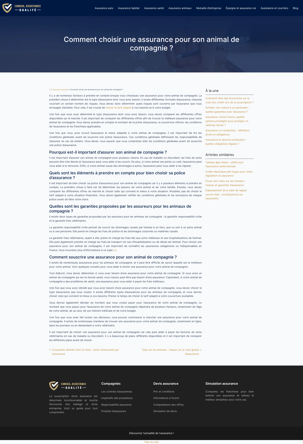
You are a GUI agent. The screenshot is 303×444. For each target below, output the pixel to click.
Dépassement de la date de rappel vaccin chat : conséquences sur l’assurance (226, 194)
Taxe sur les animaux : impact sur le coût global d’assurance (170, 351)
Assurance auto (104, 8)
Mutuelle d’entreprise (208, 8)
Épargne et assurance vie (241, 8)
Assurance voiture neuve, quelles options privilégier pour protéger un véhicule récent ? (226, 121)
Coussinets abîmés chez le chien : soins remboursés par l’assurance (85, 351)
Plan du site (151, 442)
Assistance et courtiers (274, 8)
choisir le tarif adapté (118, 107)
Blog (295, 8)
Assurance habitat (129, 8)
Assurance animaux (180, 8)
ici (114, 250)
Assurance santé (154, 8)
